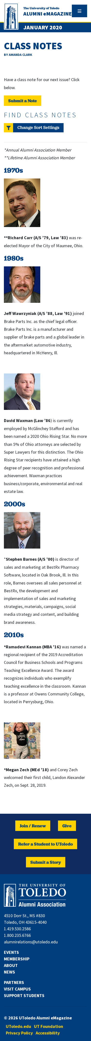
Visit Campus (17, 989)
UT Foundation (48, 1026)
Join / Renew (33, 826)
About (11, 965)
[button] (34, 127)
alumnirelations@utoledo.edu (31, 942)
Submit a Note (22, 100)
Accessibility (48, 1033)
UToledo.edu (18, 1026)
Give (67, 826)
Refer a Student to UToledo (45, 844)
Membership (16, 959)
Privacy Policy (19, 1033)
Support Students (24, 995)
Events (11, 952)
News (9, 972)
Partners (14, 982)
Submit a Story (45, 862)
